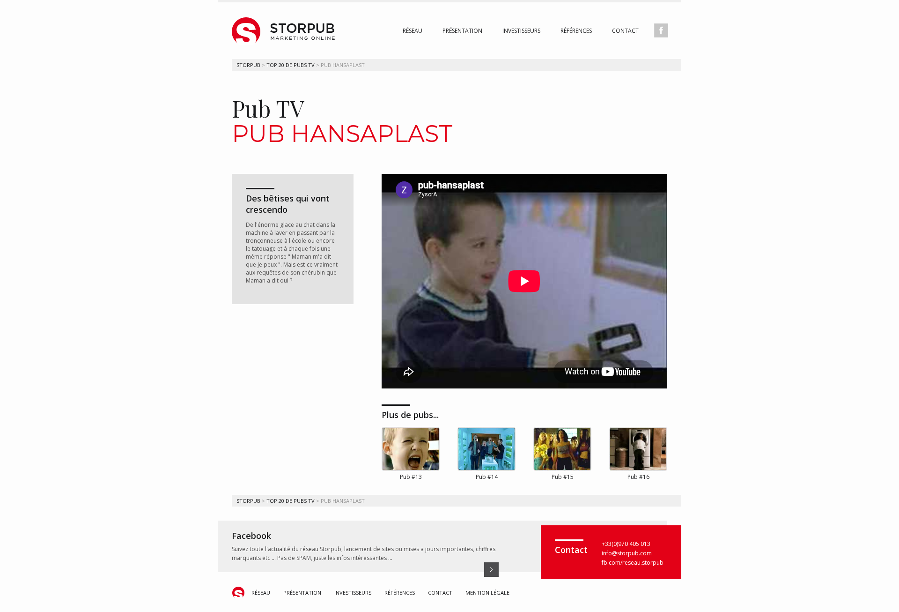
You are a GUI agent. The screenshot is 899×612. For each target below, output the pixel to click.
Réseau (412, 31)
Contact (625, 31)
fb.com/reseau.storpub (632, 563)
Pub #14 (487, 477)
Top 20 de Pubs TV (290, 64)
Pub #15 (563, 477)
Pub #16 (638, 477)
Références (576, 31)
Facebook (251, 535)
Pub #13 (411, 477)
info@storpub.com (627, 553)
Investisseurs (521, 31)
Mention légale (487, 592)
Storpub (248, 64)
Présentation (462, 31)
